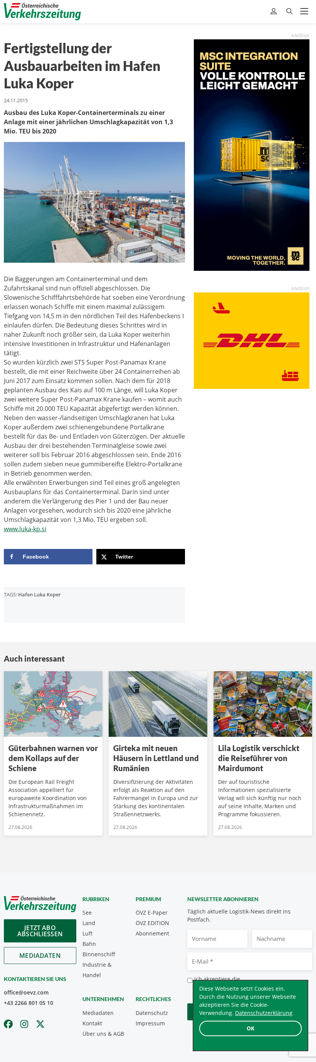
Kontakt (92, 1023)
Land (88, 923)
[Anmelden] (274, 11)
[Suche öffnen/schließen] (289, 11)
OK (250, 1028)
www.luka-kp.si (25, 529)
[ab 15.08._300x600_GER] (251, 154)
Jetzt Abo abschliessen (40, 931)
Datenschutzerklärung (263, 1012)
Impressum (150, 1023)
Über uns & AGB (103, 1033)
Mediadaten (40, 955)
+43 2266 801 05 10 (28, 1002)
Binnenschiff (98, 954)
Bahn (89, 943)
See (87, 912)
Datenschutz (152, 1012)
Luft (87, 933)
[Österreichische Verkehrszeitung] (42, 11)
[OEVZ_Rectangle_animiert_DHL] (251, 340)
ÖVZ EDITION (152, 923)
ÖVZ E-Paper (152, 912)
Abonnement (152, 933)
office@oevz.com (26, 992)
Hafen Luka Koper (39, 594)
